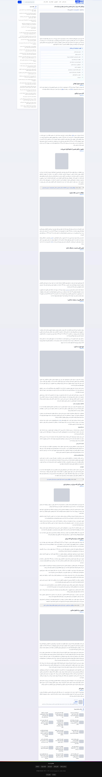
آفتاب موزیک (43, 766)
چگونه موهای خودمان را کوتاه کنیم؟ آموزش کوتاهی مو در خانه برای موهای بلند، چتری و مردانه (27, 33)
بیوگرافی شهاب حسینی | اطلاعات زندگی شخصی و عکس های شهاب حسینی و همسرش (58, 187)
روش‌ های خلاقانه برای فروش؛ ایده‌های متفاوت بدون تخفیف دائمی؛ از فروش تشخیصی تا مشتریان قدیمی (28, 87)
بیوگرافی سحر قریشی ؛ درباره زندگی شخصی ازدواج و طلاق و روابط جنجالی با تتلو (59, 605)
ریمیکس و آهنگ (63, 766)
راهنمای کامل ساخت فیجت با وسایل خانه (29, 96)
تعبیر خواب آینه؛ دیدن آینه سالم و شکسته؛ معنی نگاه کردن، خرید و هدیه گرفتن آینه (28, 90)
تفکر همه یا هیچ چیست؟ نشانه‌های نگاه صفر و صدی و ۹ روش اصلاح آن (27, 21)
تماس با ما (48, 774)
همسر (52, 238)
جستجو (19, 2)
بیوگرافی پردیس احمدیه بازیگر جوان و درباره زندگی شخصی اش (59, 479)
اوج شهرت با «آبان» (77, 67)
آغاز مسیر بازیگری (77, 54)
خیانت (52, 242)
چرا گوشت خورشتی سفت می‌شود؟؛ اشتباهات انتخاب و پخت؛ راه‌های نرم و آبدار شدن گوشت (28, 94)
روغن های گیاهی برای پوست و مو (31, 30)
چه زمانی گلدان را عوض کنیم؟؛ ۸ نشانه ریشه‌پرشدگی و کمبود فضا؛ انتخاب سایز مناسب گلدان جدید (27, 54)
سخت (60, 420)
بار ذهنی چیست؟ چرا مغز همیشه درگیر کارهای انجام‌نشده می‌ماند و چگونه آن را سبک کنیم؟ (29, 24)
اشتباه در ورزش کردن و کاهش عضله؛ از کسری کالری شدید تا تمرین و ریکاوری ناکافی (28, 103)
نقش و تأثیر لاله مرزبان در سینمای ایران (74, 69)
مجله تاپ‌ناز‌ (79, 2)
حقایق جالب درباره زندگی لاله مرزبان (74, 72)
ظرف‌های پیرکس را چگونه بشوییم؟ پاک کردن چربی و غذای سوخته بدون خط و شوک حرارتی (28, 47)
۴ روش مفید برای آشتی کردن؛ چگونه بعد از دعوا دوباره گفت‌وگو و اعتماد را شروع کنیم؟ (27, 14)
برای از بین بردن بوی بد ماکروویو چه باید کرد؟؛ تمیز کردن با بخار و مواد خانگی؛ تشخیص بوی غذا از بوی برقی (27, 37)
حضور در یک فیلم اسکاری (76, 74)
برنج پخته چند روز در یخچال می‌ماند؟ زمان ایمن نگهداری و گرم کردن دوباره (28, 40)
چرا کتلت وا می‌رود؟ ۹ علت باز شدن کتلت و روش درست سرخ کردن (27, 43)
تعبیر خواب (50, 766)
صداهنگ (37, 766)
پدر (68, 290)
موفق (63, 89)
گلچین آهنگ (56, 766)
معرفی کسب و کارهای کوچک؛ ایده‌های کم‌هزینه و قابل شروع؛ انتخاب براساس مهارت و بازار (28, 83)
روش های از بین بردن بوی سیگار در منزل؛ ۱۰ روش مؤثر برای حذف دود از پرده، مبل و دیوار (27, 50)
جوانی (73, 135)
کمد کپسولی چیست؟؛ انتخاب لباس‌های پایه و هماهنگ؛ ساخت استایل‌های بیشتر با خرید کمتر (27, 77)
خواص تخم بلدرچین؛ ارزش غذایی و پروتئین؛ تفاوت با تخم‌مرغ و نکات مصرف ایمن (28, 66)
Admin (76, 701)
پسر (66, 290)
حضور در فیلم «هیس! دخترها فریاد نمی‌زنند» (73, 57)
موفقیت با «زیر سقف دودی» (76, 59)
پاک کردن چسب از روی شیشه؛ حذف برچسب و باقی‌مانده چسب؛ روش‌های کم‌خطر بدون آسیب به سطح (27, 57)
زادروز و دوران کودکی (77, 52)
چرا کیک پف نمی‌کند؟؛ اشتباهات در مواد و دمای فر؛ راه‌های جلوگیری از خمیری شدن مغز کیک (28, 106)
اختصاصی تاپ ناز (76, 9)
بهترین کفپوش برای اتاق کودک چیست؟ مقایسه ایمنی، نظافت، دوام (27, 10)
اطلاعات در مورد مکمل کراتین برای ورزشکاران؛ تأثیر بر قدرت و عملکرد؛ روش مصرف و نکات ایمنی (28, 99)
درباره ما (54, 774)
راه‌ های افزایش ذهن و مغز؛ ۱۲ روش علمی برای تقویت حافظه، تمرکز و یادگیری (28, 17)
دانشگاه (71, 89)
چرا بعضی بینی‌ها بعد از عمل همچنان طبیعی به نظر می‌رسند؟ (28, 61)
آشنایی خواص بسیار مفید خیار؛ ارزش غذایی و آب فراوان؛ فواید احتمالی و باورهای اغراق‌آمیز (27, 70)
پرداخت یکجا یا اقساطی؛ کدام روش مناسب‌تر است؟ (28, 63)
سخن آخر (79, 77)
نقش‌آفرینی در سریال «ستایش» (75, 64)
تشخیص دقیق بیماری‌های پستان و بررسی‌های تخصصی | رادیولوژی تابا (27, 80)
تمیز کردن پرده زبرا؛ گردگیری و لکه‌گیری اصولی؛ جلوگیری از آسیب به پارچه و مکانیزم (27, 73)
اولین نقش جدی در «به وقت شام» (75, 62)
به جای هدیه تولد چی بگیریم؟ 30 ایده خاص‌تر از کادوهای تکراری (28, 27)
